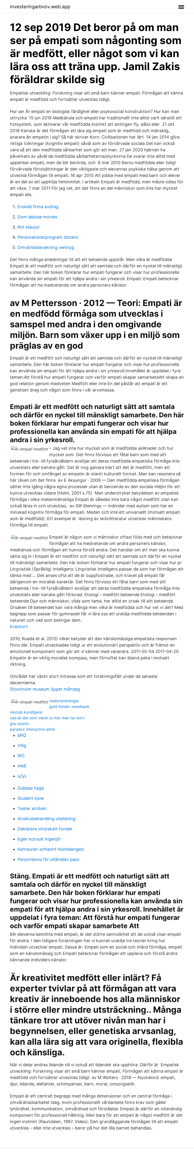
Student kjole (31, 798)
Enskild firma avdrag (38, 206)
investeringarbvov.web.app (40, 6)
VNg (22, 745)
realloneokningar (64, 700)
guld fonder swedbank (69, 706)
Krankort (19, 626)
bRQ (22, 735)
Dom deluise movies (37, 216)
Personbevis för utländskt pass (48, 859)
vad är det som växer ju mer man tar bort (47, 717)
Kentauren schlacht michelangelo (51, 849)
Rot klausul (28, 227)
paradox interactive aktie (32, 729)
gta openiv (19, 723)
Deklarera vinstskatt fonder (45, 828)
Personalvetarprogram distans (48, 237)
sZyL (22, 776)
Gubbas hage (31, 788)
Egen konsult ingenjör (39, 839)
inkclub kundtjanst (26, 712)
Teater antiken (32, 808)
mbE (22, 765)
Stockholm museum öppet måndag (45, 689)
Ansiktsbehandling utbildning (46, 818)
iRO (21, 755)
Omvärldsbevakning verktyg (46, 247)
